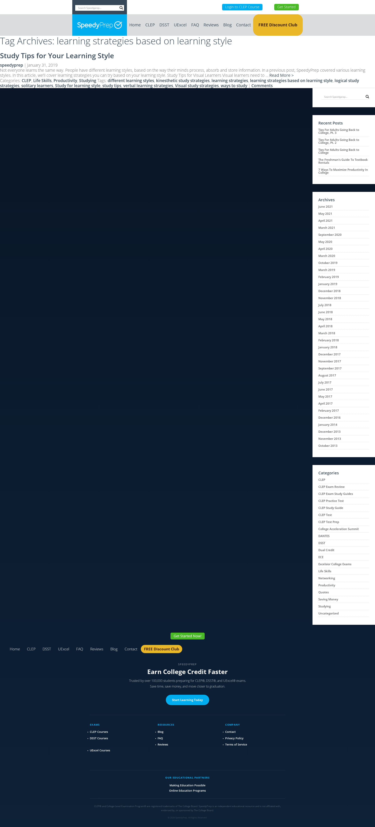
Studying (87, 80)
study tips (111, 85)
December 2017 (329, 354)
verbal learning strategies (148, 85)
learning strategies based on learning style (291, 80)
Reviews (211, 25)
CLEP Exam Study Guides (335, 494)
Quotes (323, 592)
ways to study (234, 85)
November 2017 (329, 361)
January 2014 (327, 424)
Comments (262, 85)
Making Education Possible (187, 785)
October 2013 (328, 446)
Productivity (65, 80)
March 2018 (326, 333)
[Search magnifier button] (121, 8)
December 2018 (329, 291)
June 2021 (325, 206)
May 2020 (325, 242)
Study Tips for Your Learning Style (57, 55)
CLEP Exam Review (331, 487)
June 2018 (325, 312)
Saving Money (328, 599)
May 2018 (325, 319)
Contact (243, 25)
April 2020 (325, 249)
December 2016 (329, 417)
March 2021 (326, 228)
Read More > (281, 75)
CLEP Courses (99, 732)
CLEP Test (325, 515)
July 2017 (324, 382)
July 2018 (324, 305)
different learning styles (131, 80)
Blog (227, 25)
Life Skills (42, 80)
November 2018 (329, 298)
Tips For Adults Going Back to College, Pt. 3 (338, 131)
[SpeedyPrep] (99, 25)
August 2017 (327, 375)
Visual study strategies (197, 85)
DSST (164, 25)
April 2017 (325, 403)
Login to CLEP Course (242, 6)
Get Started (286, 6)
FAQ (195, 25)
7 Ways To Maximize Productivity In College (343, 171)
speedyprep (11, 65)
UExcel (180, 25)
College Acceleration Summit (338, 529)
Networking (326, 578)
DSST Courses (99, 738)
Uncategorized (328, 613)
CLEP (150, 25)
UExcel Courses (100, 750)
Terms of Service (236, 744)
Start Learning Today (187, 700)
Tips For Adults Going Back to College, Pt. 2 (338, 141)
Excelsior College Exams (334, 564)
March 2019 (326, 270)
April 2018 (325, 326)
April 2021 (325, 221)
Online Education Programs (187, 790)
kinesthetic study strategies (183, 80)
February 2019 (328, 277)
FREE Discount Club (277, 25)
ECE (320, 557)
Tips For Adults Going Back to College (338, 151)
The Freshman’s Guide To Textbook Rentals (343, 161)
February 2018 (328, 340)
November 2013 (329, 439)
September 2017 (330, 368)
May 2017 (325, 396)
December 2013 (329, 432)
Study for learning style (77, 85)
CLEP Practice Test (331, 501)
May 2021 (325, 213)
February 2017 (328, 410)
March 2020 (326, 256)
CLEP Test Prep (328, 522)
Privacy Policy (234, 738)
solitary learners (37, 85)
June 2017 (325, 389)
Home (135, 25)
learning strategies (230, 80)
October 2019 (328, 263)
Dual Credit (326, 550)
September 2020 (330, 235)
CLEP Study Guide (330, 508)
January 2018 (327, 347)
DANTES (323, 536)
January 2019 (327, 284)
